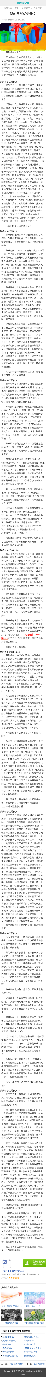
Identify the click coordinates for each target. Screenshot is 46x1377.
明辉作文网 (20, 1371)
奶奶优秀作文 (8, 1348)
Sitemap (23, 1374)
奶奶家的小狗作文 (31, 1337)
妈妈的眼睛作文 (9, 1341)
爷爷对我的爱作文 (10, 1356)
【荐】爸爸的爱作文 (32, 1348)
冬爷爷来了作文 (30, 1352)
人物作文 (37, 8)
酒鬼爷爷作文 (30, 1341)
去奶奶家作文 (8, 1344)
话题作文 (26, 8)
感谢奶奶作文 (8, 1337)
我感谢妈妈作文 (30, 1356)
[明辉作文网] (23, 3)
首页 (17, 8)
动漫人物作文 (30, 1344)
